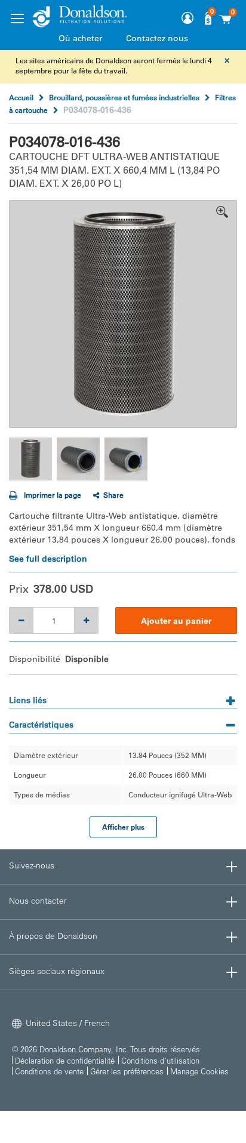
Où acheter (80, 38)
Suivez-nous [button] (31, 865)
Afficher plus (123, 826)
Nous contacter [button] (38, 900)
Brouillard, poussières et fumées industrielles (124, 97)
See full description (48, 558)
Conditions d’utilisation (160, 1060)
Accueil (21, 97)
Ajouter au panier (176, 620)
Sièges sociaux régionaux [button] (56, 971)
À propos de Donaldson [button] (53, 936)
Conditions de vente (49, 1071)
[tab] (123, 696)
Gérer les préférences (127, 1071)
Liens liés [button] (28, 700)
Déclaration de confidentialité (65, 1060)
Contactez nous (157, 38)
